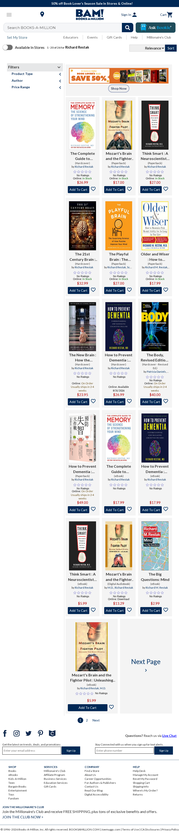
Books (12, 771)
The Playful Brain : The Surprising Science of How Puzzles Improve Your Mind (118, 257)
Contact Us (91, 786)
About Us (90, 775)
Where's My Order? (145, 790)
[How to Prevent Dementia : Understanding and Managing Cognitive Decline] (119, 326)
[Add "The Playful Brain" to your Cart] (119, 290)
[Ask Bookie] (156, 27)
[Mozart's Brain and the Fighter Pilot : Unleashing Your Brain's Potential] (119, 125)
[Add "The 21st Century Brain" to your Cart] (82, 290)
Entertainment (17, 790)
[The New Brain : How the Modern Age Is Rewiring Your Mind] (82, 326)
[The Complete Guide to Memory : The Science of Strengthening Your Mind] (82, 125)
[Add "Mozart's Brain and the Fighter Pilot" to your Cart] (119, 189)
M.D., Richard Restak (120, 587)
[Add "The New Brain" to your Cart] (82, 401)
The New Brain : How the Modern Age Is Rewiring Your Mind (82, 358)
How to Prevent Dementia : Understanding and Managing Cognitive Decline (118, 358)
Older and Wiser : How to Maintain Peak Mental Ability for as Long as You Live (155, 257)
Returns (138, 794)
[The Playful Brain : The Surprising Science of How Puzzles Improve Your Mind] (119, 225)
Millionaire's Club (159, 37)
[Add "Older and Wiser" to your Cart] (155, 290)
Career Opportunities (98, 779)
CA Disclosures (150, 829)
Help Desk (139, 771)
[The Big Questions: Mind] (155, 546)
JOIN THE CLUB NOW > (22, 817)
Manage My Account (145, 775)
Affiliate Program (54, 775)
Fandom (13, 798)
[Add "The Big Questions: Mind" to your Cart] (155, 610)
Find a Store (92, 771)
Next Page (146, 665)
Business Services (55, 779)
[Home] (89, 14)
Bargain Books (17, 786)
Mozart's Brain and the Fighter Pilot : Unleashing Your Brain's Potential (118, 156)
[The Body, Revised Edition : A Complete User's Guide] (155, 326)
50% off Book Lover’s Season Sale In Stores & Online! (92, 3)
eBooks (13, 775)
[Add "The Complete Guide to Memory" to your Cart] (82, 189)
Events (92, 37)
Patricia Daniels (156, 371)
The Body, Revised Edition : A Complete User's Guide (155, 358)
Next (96, 720)
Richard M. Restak (156, 267)
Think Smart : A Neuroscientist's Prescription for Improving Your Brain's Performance (155, 156)
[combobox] (71, 27)
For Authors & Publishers (100, 783)
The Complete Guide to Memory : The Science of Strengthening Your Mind (82, 156)
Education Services (56, 783)
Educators (70, 37)
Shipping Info (140, 786)
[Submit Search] (127, 27)
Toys (11, 794)
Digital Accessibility (96, 794)
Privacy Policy (170, 829)
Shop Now (119, 88)
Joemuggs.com (110, 829)
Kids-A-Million (17, 779)
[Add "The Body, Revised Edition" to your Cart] (155, 401)
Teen (11, 783)
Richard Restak (84, 166)
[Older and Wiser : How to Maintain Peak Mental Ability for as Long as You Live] (155, 225)
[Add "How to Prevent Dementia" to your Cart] (119, 401)
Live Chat (169, 736)
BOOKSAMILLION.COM (84, 829)
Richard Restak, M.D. (93, 688)
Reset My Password (145, 779)
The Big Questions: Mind (155, 576)
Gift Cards (114, 37)
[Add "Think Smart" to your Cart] (155, 189)
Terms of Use (130, 829)
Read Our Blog (94, 790)
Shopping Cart (141, 783)
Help (134, 37)
